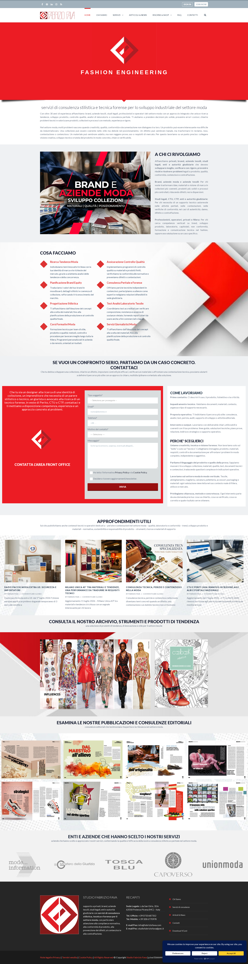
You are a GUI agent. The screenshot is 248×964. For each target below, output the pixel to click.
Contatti (192, 15)
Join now (201, 4)
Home (88, 15)
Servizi (117, 15)
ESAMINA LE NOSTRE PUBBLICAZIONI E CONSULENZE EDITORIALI (124, 722)
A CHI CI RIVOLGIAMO (177, 154)
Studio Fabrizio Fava (137, 957)
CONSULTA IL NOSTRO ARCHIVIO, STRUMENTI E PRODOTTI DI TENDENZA (124, 621)
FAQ (179, 15)
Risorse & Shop (161, 15)
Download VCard (180, 931)
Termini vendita (69, 957)
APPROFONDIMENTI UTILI (124, 521)
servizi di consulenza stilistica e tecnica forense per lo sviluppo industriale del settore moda (124, 107)
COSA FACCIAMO (58, 252)
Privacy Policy (122, 472)
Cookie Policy (140, 472)
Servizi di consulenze (181, 907)
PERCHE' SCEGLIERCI (187, 441)
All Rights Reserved (103, 957)
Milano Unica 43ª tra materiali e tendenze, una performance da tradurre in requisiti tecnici (31, 590)
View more (31, 759)
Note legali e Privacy (50, 957)
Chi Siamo (101, 15)
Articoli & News (138, 15)
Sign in (187, 4)
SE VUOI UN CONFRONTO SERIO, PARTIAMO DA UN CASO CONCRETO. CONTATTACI (124, 365)
